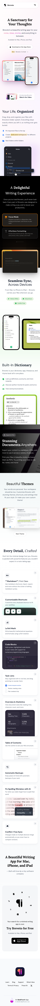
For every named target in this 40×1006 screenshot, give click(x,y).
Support (21, 982)
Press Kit (25, 985)
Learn (7, 982)
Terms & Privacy (13, 985)
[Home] (20, 971)
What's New (31, 982)
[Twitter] (31, 986)
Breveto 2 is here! (19, 52)
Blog (13, 982)
